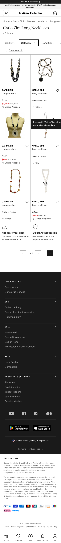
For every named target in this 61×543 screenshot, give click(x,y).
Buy (7, 302)
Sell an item (11, 342)
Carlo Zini (18, 21)
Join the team (12, 396)
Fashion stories (13, 401)
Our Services (13, 281)
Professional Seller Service (19, 346)
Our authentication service (19, 312)
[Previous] (23, 253)
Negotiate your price (13, 232)
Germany (41, 527)
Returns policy (13, 317)
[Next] (38, 253)
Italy (55, 527)
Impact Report (13, 392)
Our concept (12, 287)
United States (31, 527)
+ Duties (13, 103)
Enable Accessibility (30, 1)
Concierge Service (15, 292)
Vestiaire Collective (18, 377)
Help (7, 356)
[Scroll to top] (50, 253)
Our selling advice (15, 337)
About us (10, 382)
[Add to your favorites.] (27, 90)
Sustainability (12, 387)
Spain (49, 527)
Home (6, 21)
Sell (7, 327)
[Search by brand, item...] (6, 13)
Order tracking (13, 307)
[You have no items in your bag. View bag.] (55, 13)
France (6, 527)
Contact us (11, 367)
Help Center (11, 362)
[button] (55, 13)
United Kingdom (17, 527)
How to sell (11, 332)
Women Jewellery (37, 21)
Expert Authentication (44, 232)
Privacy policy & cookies (29, 448)
